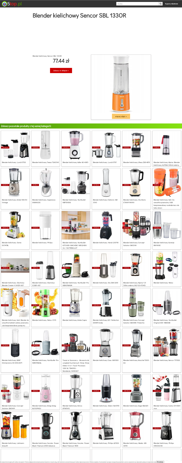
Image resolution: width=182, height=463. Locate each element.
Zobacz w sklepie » (61, 70)
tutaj (155, 462)
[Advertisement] (91, 36)
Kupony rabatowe (171, 4)
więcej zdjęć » (121, 116)
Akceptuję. (160, 462)
